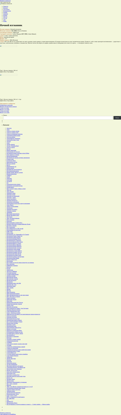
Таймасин (9, 357)
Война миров (10, 168)
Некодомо (9, 301)
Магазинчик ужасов (12, 279)
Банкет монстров (11, 150)
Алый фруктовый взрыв (13, 135)
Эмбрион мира (11, 391)
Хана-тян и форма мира (13, 372)
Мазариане (10, 281)
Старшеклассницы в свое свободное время (19, 349)
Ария (8, 143)
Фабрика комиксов (5, 0)
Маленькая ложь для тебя (14, 283)
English (5, 12)
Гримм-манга (10, 187)
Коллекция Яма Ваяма (13, 258)
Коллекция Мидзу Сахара (14, 243)
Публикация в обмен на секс (15, 332)
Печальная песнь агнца (13, 318)
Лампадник (10, 270)
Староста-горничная (12, 348)
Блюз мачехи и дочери (13, 154)
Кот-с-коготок (10, 264)
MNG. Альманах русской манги (16, 397)
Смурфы (9, 345)
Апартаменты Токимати (13, 138)
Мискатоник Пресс (12, 403)
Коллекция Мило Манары (14, 245)
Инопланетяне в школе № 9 (14, 222)
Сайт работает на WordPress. (8, 414)
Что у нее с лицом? (12, 383)
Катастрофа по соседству (14, 230)
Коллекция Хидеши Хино (14, 255)
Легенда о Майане (12, 271)
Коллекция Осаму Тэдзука (14, 247)
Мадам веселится (11, 280)
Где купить (6, 9)
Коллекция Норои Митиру (14, 246)
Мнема (8, 289)
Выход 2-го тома (4, 112)
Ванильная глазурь (12, 162)
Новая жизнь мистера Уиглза (15, 302)
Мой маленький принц (13, 293)
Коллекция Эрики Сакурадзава (15, 256)
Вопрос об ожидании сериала (8, 106)
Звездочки (9, 216)
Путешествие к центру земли (15, 333)
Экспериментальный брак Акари (16, 388)
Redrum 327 (10, 401)
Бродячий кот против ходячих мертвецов (18, 157)
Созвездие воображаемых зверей (16, 346)
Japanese (5, 14)
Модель (9, 290)
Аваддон (9, 128)
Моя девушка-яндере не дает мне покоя (18, 295)
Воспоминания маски (13, 171)
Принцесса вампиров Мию (14, 330)
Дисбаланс (10, 208)
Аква (8, 129)
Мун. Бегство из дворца (13, 296)
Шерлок (9, 385)
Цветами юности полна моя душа (16, 376)
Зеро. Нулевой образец (13, 218)
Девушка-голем (11, 194)
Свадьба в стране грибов (13, 339)
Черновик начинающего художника (17, 382)
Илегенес (9, 221)
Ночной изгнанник (12, 307)
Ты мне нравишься (12, 364)
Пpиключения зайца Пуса (14, 327)
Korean (5, 15)
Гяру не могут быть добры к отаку (16, 188)
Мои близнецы (11, 292)
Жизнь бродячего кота (13, 215)
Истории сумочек (11, 225)
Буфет (5, 21)
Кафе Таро (10, 231)
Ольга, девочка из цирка (13, 312)
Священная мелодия (12, 341)
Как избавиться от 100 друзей (15, 228)
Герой (8, 177)
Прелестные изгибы (12, 323)
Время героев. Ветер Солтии (15, 172)
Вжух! (8, 165)
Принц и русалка (11, 329)
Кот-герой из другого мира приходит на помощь (20, 262)
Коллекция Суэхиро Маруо (14, 250)
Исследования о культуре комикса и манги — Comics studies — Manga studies (28, 404)
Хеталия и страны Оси (13, 375)
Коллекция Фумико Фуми (14, 253)
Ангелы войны (11, 137)
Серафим (9, 342)
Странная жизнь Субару (13, 351)
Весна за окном (11, 163)
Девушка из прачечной (13, 196)
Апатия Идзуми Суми (13, 140)
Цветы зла (9, 377)
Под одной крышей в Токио (14, 321)
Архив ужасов (11, 144)
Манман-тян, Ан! (11, 284)
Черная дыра (10, 380)
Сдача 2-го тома (4, 111)
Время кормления (11, 174)
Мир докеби (10, 287)
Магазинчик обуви (12, 277)
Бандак (9, 149)
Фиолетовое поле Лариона (14, 369)
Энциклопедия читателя (13, 392)
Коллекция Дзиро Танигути (14, 236)
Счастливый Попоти (12, 355)
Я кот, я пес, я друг (12, 395)
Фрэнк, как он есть (12, 370)
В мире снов (10, 159)
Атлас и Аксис (11, 147)
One (8, 400)
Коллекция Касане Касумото (15, 242)
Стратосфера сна (11, 352)
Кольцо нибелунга (12, 259)
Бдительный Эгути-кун (13, 151)
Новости (5, 6)
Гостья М (9, 181)
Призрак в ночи (11, 324)
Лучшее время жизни (13, 274)
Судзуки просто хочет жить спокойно (17, 354)
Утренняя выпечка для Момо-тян (16, 367)
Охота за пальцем (11, 315)
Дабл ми (9, 190)
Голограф (9, 180)
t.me (4, 19)
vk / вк (5, 18)
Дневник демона (11, 211)
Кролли (9, 267)
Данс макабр (10, 191)
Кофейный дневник (12, 265)
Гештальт (9, 178)
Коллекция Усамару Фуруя (14, 252)
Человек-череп (11, 379)
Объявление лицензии (6, 105)
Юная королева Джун (13, 394)
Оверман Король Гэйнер (13, 310)
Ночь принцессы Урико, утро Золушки (17, 308)
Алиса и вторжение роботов (14, 134)
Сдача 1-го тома (4, 108)
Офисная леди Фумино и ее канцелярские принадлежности (23, 314)
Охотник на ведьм (12, 317)
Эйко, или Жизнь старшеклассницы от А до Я (20, 386)
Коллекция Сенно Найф (13, 249)
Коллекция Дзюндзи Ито (14, 237)
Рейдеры (9, 338)
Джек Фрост (10, 205)
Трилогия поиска (11, 363)
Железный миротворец (13, 214)
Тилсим (9, 360)
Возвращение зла (11, 166)
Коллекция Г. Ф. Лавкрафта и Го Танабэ (18, 234)
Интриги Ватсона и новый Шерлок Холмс (18, 224)
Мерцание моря (11, 286)
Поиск (5, 115)
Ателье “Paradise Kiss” (13, 146)
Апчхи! (9, 141)
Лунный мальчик (11, 273)
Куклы (8, 268)
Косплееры (10, 261)
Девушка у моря (11, 197)
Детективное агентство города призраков (18, 203)
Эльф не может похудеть (13, 389)
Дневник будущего (12, 209)
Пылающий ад (11, 335)
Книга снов (10, 233)
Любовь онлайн (11, 276)
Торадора (9, 361)
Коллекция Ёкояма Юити (14, 239)
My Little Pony (10, 398)
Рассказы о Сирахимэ (13, 336)
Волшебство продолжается (14, 169)
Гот (7, 182)
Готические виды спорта (13, 184)
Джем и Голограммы (12, 206)
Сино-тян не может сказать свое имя (17, 344)
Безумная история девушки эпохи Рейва (18, 153)
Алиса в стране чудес (13, 132)
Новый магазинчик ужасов (14, 304)
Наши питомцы (11, 298)
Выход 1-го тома (4, 109)
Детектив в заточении (13, 202)
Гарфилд (9, 175)
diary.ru (5, 16)
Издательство (7, 11)
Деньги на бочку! (11, 199)
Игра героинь (10, 219)
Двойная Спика (11, 193)
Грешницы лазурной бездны (14, 185)
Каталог (5, 8)
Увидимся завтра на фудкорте (15, 366)
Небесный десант (11, 299)
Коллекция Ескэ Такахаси (14, 240)
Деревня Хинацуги (12, 200)
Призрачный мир (11, 326)
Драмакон (9, 212)
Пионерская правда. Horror (14, 320)
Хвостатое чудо (11, 373)
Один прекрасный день (13, 311)
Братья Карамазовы (12, 156)
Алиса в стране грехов (13, 131)
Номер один (10, 305)
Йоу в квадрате (11, 227)
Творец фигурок (11, 358)
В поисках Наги (11, 160)
